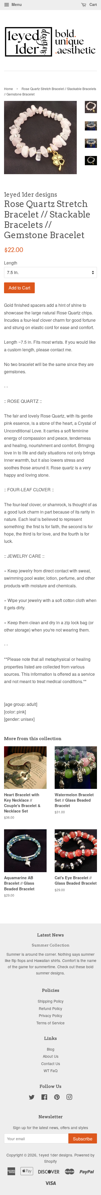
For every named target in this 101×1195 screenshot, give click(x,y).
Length (10, 263)
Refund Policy (50, 1008)
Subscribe (82, 1139)
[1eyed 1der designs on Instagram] (69, 1098)
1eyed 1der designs (55, 1155)
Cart (92, 4)
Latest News (50, 935)
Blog (50, 1049)
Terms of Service (50, 1022)
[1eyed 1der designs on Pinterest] (57, 1098)
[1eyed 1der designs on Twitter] (32, 1098)
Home (8, 88)
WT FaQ (51, 1070)
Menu (16, 4)
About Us (50, 1056)
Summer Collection (50, 945)
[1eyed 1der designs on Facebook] (44, 1098)
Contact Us (50, 1063)
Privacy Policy (50, 1015)
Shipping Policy (51, 1001)
